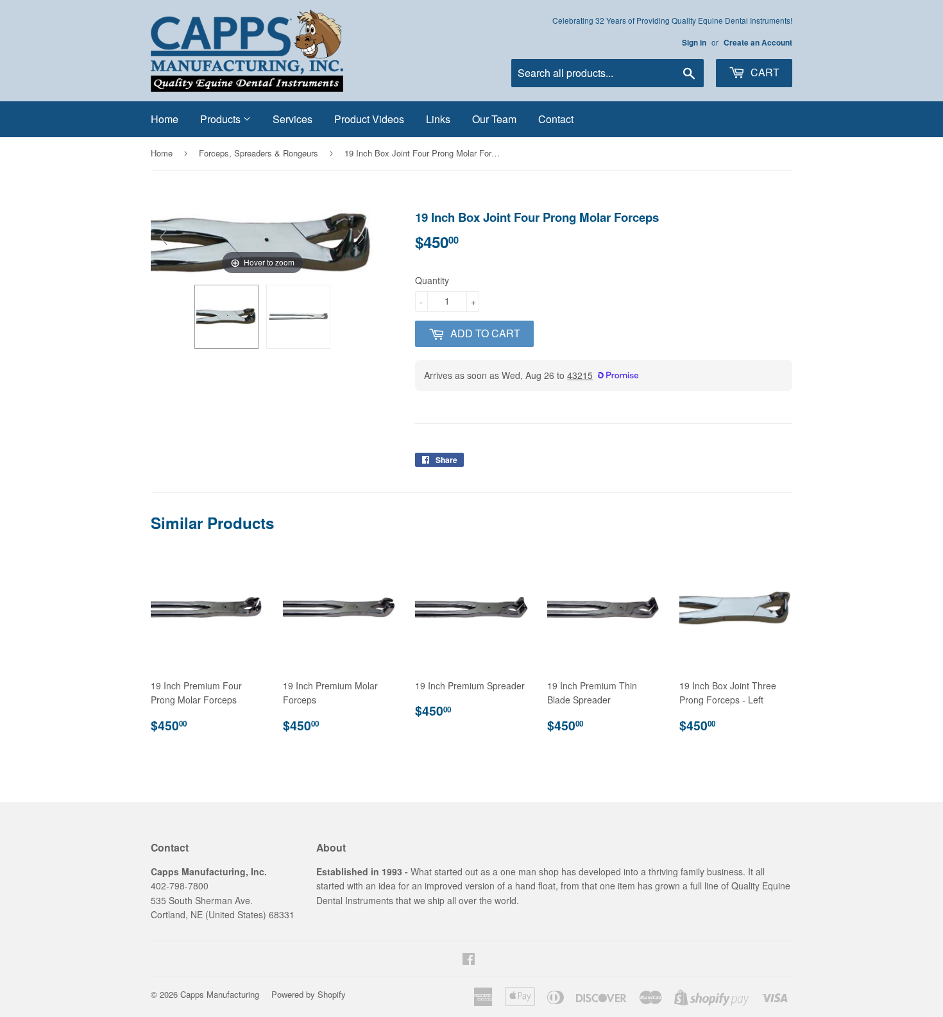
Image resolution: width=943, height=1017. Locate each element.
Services (292, 119)
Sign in (694, 42)
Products (221, 119)
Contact (555, 119)
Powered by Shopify (308, 994)
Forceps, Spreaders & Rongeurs (258, 153)
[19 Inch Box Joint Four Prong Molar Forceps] (226, 317)
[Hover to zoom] (262, 241)
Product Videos (369, 119)
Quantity (432, 280)
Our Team (494, 119)
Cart (763, 72)
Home (164, 119)
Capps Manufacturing (219, 994)
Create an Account (758, 42)
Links (438, 119)
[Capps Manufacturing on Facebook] (468, 960)
